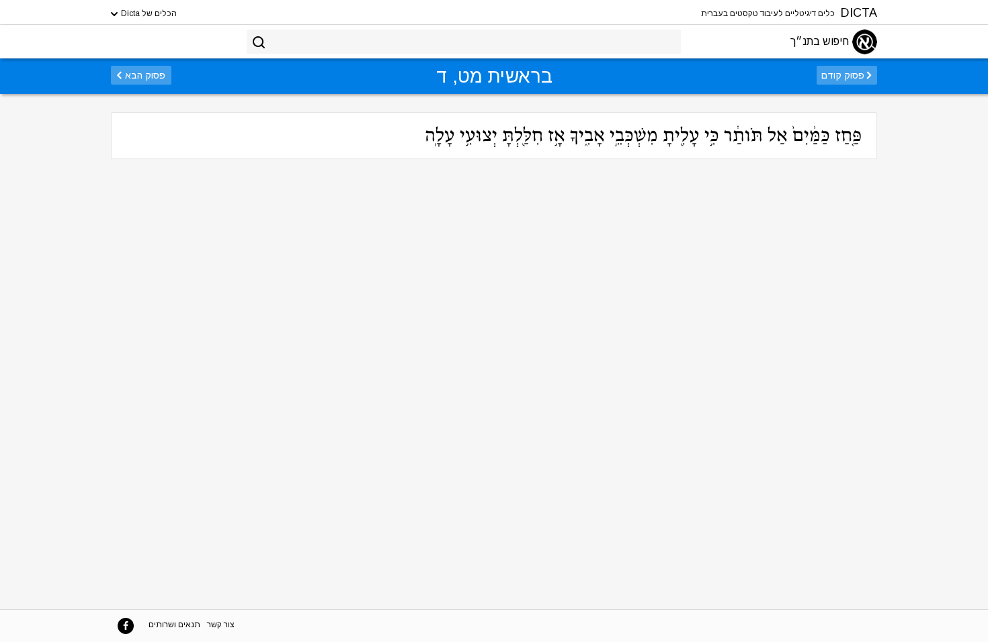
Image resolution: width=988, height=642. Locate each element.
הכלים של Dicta (148, 13)
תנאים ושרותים (174, 624)
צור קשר (221, 624)
